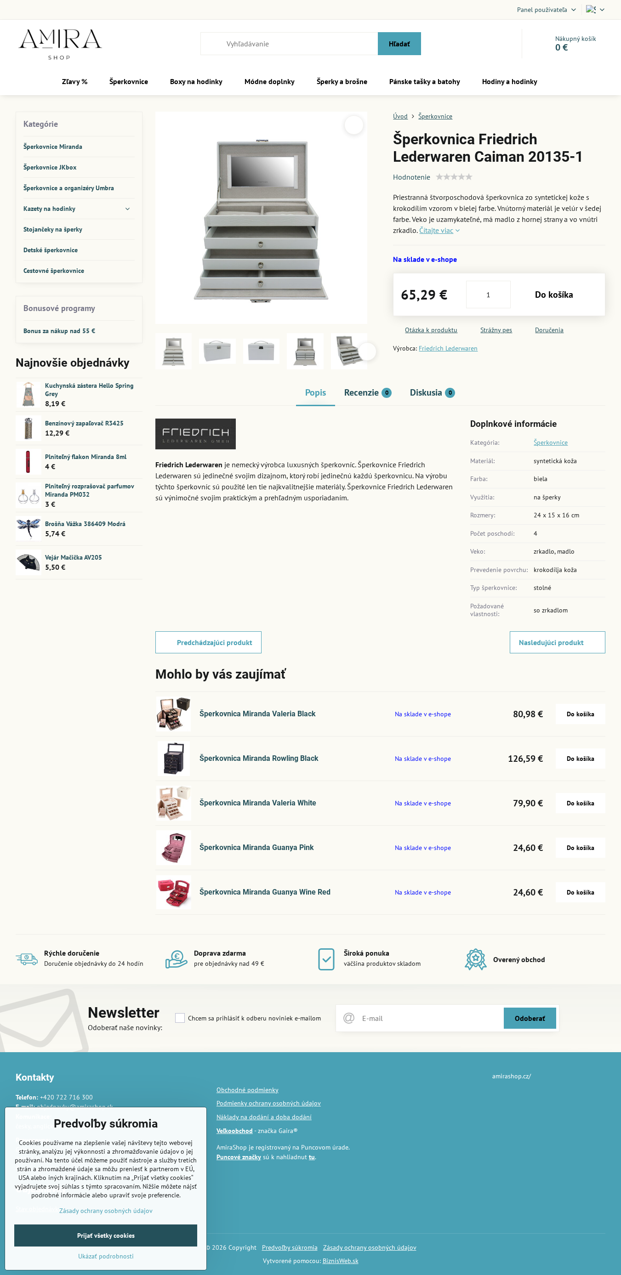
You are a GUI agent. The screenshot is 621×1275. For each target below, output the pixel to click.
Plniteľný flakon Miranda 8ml (85, 457)
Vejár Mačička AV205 (73, 557)
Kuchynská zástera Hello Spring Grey (89, 389)
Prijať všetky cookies (106, 1235)
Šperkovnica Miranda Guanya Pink (256, 847)
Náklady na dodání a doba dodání (264, 1117)
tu (312, 1157)
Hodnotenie (411, 176)
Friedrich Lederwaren (448, 348)
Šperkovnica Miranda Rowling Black (259, 758)
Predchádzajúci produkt (214, 642)
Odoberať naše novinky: (125, 1027)
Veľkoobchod (234, 1131)
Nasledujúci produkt (551, 642)
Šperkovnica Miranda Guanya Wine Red (264, 892)
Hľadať (399, 43)
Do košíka (554, 294)
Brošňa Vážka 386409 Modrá (85, 524)
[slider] (454, 177)
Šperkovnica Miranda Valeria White (257, 803)
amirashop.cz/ (511, 1076)
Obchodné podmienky (247, 1090)
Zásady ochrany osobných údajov (369, 1247)
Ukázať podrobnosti (106, 1256)
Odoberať (530, 1018)
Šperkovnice (551, 442)
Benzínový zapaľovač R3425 (84, 423)
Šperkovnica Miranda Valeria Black (257, 713)
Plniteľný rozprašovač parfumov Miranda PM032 (89, 490)
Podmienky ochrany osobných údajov (268, 1103)
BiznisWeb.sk (341, 1261)
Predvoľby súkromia (290, 1247)
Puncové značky (238, 1157)
